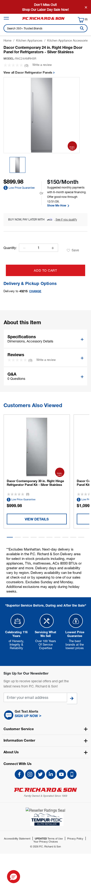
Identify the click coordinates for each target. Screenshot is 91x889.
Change (35, 291)
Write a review (42, 65)
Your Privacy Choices (45, 841)
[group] (17, 165)
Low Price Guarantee (22, 187)
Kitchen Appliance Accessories (68, 40)
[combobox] (46, 28)
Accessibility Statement (17, 838)
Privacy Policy (75, 838)
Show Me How (57, 205)
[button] (46, 715)
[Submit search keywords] (81, 28)
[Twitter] (40, 774)
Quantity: (10, 248)
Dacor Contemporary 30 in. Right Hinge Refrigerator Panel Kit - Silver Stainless (35, 483)
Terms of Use (49, 838)
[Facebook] (19, 774)
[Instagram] (30, 774)
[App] (72, 774)
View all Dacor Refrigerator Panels (28, 72)
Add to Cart (45, 270)
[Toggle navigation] (6, 18)
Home (7, 40)
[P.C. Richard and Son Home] (43, 19)
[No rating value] (14, 65)
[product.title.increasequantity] (52, 248)
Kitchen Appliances (29, 40)
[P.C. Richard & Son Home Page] (46, 789)
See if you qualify (66, 219)
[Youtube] (61, 774)
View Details (37, 519)
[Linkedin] (51, 774)
